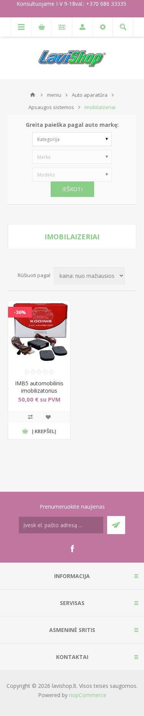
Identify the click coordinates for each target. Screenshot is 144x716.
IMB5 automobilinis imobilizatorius (39, 387)
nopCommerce (87, 695)
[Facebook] (72, 549)
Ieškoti (72, 189)
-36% (20, 312)
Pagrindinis (32, 95)
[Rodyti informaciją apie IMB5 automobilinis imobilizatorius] (39, 332)
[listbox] (72, 139)
